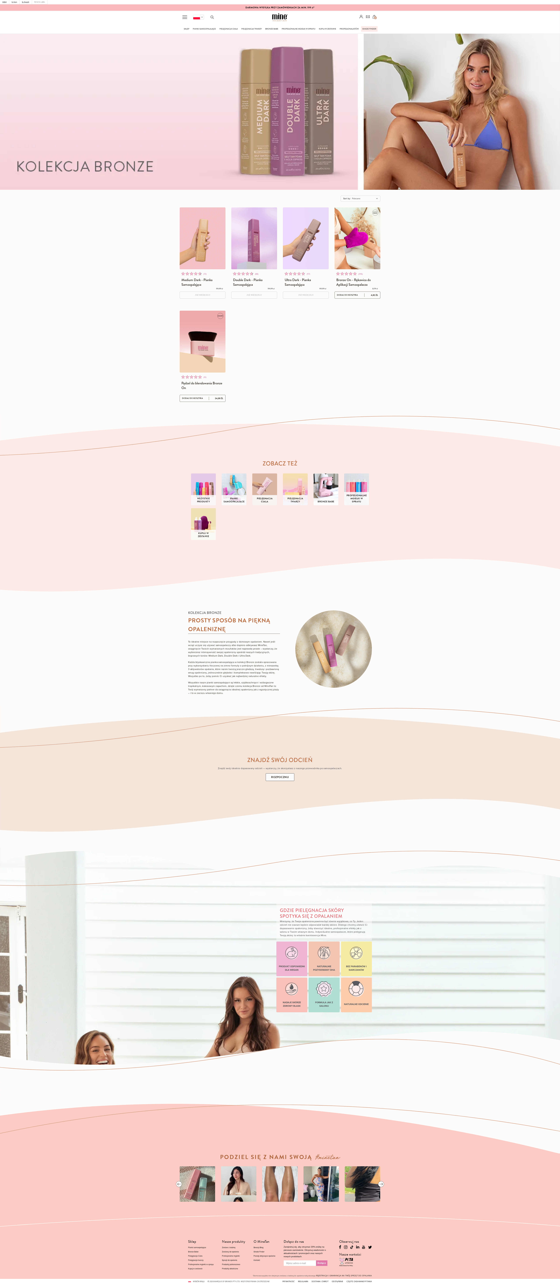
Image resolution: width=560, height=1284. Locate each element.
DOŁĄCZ (308, 671)
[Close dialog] (334, 605)
